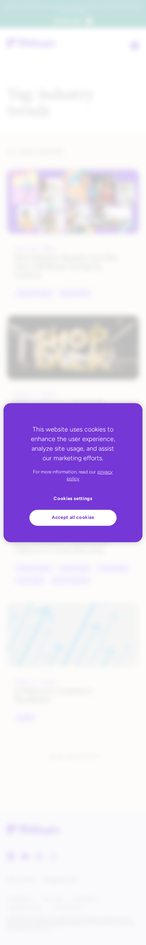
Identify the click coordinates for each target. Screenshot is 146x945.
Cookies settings (73, 498)
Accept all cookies (73, 517)
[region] (73, 472)
